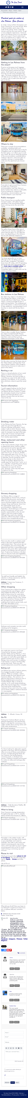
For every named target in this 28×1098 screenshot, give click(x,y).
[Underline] (11, 1048)
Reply (11, 968)
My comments (22, 953)
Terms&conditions (6, 1095)
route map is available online (13, 266)
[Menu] (22, 7)
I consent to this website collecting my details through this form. (12, 1070)
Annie (11, 957)
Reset (17, 1082)
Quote (17, 968)
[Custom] (12, 7)
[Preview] (21, 1048)
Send (12, 1082)
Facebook (4, 939)
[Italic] (8, 1048)
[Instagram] (10, 7)
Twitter (25, 939)
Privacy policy (15, 1095)
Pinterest (19, 939)
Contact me (23, 1095)
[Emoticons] (18, 1048)
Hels (10, 991)
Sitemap (21, 1093)
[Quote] (16, 1048)
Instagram (12, 939)
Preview (7, 1082)
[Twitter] (6, 7)
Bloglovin (4, 940)
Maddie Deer (12, 1006)
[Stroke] (13, 1048)
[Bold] (6, 1048)
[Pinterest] (8, 7)
